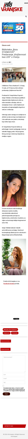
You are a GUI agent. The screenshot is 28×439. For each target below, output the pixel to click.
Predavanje (14, 333)
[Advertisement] (14, 153)
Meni (25, 3)
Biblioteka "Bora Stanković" (10, 329)
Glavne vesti (6, 45)
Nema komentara (5, 341)
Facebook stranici (8, 283)
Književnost (6, 333)
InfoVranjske (10, 434)
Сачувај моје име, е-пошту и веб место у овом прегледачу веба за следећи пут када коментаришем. (14, 389)
